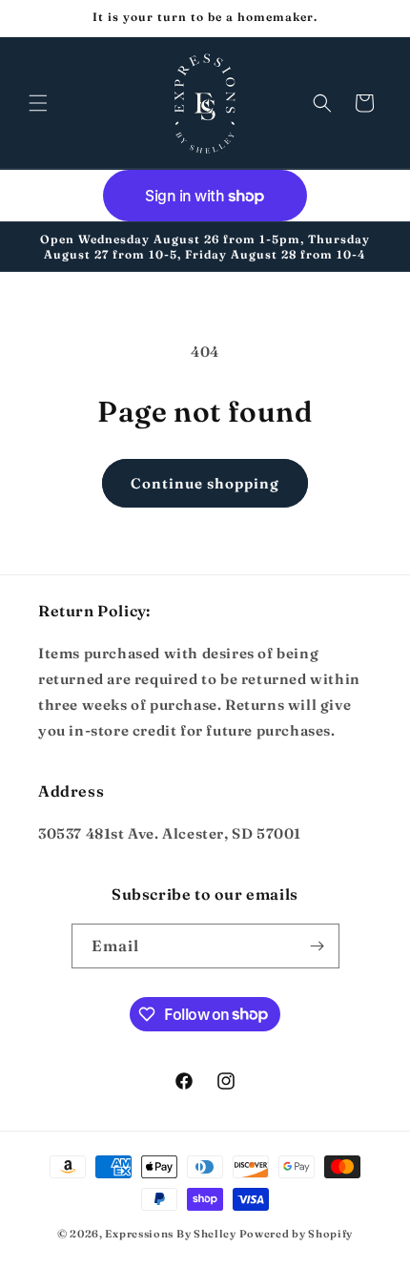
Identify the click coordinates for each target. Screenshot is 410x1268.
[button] (38, 103)
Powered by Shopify (296, 1233)
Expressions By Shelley (170, 1233)
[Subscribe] (317, 946)
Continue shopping (205, 483)
